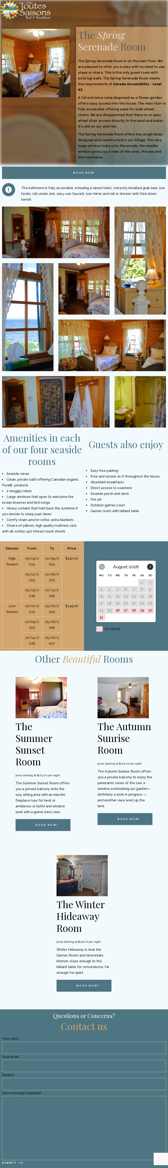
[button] (109, 9)
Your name (10, 1039)
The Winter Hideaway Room (80, 916)
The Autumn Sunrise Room (124, 738)
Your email (10, 1057)
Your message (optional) (21, 1093)
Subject (8, 1075)
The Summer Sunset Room (34, 744)
